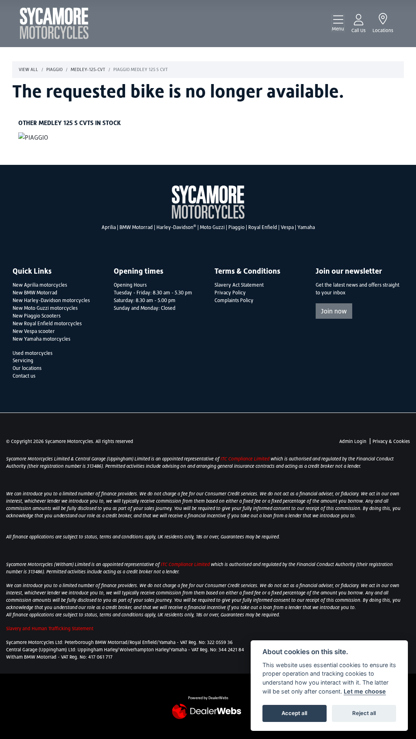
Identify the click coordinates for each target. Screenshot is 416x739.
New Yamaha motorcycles (41, 339)
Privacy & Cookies (391, 441)
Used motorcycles (32, 353)
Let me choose (365, 691)
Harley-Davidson (176, 227)
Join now (334, 311)
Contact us (24, 376)
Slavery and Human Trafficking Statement (49, 628)
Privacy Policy (230, 293)
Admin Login (352, 441)
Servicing (23, 360)
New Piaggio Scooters (37, 316)
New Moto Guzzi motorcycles (45, 308)
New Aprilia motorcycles (40, 285)
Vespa (287, 227)
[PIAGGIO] (33, 138)
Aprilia (109, 227)
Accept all (294, 713)
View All (28, 69)
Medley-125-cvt (88, 69)
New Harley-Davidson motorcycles (51, 300)
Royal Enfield (262, 227)
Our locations (27, 368)
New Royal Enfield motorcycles (47, 323)
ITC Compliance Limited (246, 459)
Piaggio (54, 69)
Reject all (364, 713)
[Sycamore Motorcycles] (54, 22)
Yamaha (306, 227)
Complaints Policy (234, 300)
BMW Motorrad (136, 227)
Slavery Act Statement (239, 285)
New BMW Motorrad (35, 293)
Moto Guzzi (212, 227)
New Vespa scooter (34, 331)
